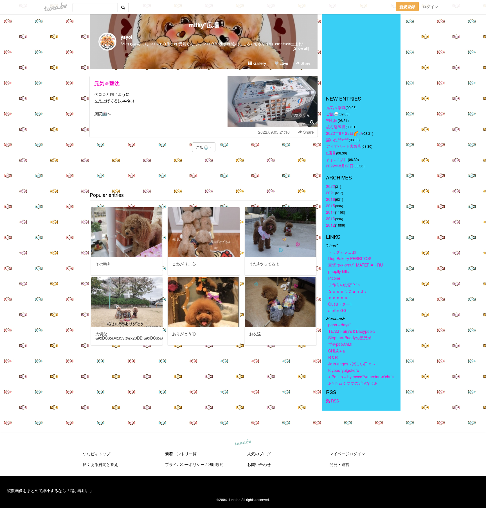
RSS (334, 401)
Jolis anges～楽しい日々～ (352, 364)
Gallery (259, 63)
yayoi (126, 37)
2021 (330, 192)
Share (305, 63)
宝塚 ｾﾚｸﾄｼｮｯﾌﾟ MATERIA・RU (355, 265)
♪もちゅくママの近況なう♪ (352, 383)
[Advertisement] (204, 168)
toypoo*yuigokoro (343, 370)
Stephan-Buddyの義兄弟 (350, 337)
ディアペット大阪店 (343, 146)
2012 (330, 225)
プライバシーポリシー (184, 464)
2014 (330, 212)
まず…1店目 (337, 159)
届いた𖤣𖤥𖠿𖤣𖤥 (337, 139)
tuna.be (242, 443)
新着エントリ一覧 (181, 453)
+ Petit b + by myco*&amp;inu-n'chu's (361, 376)
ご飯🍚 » (204, 147)
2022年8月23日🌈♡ (344, 133)
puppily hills (340, 271)
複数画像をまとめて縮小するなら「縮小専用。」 (50, 490)
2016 (330, 199)
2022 (330, 186)
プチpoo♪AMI (340, 344)
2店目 (331, 153)
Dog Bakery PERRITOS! (349, 258)
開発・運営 (339, 464)
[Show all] (301, 48)
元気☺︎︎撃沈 (107, 83)
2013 (330, 218)
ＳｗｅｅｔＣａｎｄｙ (348, 291)
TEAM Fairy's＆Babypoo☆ (352, 331)
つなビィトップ (96, 453)
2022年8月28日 (340, 166)
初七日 (332, 120)
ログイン (430, 6)
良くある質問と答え (100, 464)
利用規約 (216, 464)
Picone (334, 278)
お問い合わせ (259, 464)
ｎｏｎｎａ (338, 297)
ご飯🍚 (332, 114)
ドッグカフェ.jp (342, 252)
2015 (330, 205)
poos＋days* (339, 324)
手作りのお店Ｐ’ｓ (344, 284)
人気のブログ (259, 453)
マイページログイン (347, 453)
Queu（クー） (341, 304)
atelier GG (337, 310)
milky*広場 (203, 24)
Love (283, 63)
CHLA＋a (336, 351)
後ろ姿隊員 (336, 126)
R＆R (333, 357)
